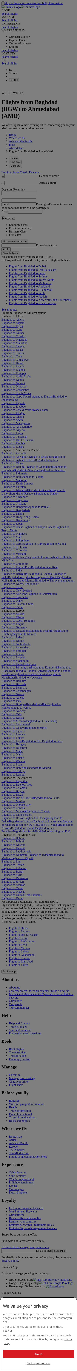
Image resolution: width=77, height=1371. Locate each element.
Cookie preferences (38, 1363)
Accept (39, 1354)
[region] (38, 1334)
